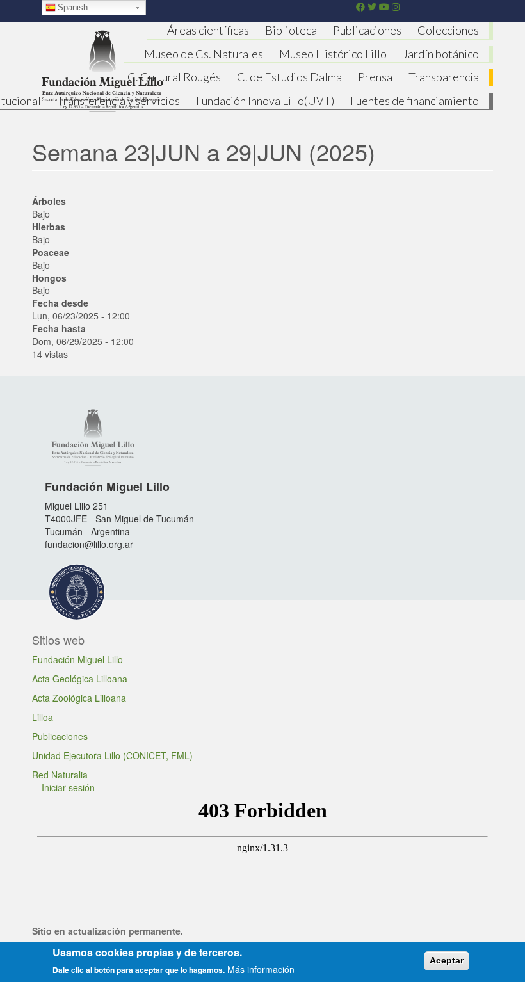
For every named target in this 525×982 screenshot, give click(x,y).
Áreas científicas (208, 30)
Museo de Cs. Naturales (203, 54)
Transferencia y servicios (118, 100)
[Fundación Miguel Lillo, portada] (102, 69)
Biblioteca (291, 30)
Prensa (375, 77)
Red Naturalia (60, 774)
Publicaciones (367, 30)
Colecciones (448, 30)
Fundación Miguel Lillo (77, 659)
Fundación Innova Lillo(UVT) (265, 100)
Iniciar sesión (68, 787)
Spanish (73, 7)
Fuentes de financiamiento (414, 100)
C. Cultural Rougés (174, 77)
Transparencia (443, 77)
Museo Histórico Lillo (333, 54)
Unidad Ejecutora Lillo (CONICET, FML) (112, 755)
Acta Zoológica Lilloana (79, 697)
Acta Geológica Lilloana (79, 678)
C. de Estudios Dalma (289, 77)
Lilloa (42, 717)
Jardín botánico (441, 54)
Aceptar (447, 960)
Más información (261, 969)
